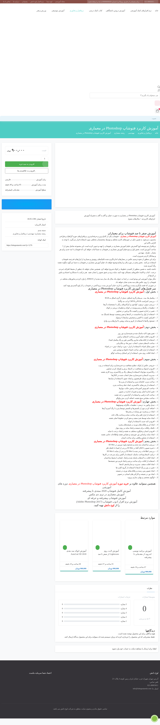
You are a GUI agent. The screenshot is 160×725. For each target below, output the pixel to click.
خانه (156, 11)
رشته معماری (119, 133)
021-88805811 (149, 2)
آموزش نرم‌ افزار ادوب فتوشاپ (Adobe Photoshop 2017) (106, 501)
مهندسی (131, 133)
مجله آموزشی (60, 1)
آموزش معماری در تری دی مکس (106, 494)
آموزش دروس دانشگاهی (115, 11)
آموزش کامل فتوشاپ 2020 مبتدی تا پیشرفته (107, 490)
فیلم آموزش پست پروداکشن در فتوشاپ (100, 285)
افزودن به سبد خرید (26, 164)
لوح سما (49, 1)
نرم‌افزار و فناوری (76, 11)
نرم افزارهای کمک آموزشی (140, 11)
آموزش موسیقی (57, 11)
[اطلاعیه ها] (157, 103)
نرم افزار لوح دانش (37, 1)
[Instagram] (77, 713)
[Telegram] (74, 713)
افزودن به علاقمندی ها (148, 545)
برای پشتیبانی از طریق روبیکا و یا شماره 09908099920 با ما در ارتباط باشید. (113, 2)
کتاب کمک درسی (95, 11)
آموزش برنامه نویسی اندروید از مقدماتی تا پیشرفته (142, 554)
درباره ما (16, 1)
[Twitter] (80, 713)
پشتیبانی (25, 1)
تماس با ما (6, 1)
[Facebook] (84, 713)
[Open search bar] (159, 88)
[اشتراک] (27, 204)
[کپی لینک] (49, 245)
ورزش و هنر (41, 11)
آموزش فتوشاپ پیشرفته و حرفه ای (106, 498)
